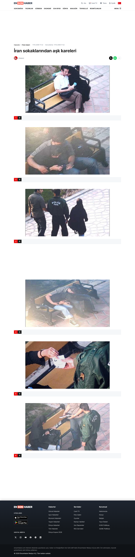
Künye (101, 515)
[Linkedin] (40, 537)
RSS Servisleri (78, 529)
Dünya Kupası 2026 (55, 532)
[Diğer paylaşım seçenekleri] (119, 58)
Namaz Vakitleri (79, 522)
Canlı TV (77, 511)
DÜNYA (65, 8)
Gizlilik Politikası (104, 529)
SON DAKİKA (18, 8)
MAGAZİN (73, 8)
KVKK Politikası (104, 525)
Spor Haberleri (53, 515)
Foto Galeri (26, 45)
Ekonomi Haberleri (55, 518)
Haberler (17, 45)
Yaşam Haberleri (54, 522)
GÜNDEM (38, 8)
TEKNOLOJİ (83, 8)
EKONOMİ (47, 8)
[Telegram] (35, 537)
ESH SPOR (57, 8)
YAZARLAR (29, 8)
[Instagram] (20, 537)
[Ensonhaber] (23, 3)
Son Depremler (79, 525)
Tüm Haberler (53, 529)
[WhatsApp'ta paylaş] (115, 58)
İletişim (101, 518)
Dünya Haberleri (54, 525)
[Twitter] (15, 537)
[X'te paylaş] (111, 58)
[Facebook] (30, 537)
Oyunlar (76, 518)
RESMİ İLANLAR (95, 8)
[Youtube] (25, 537)
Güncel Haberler (54, 511)
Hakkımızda (103, 511)
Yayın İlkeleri (103, 522)
